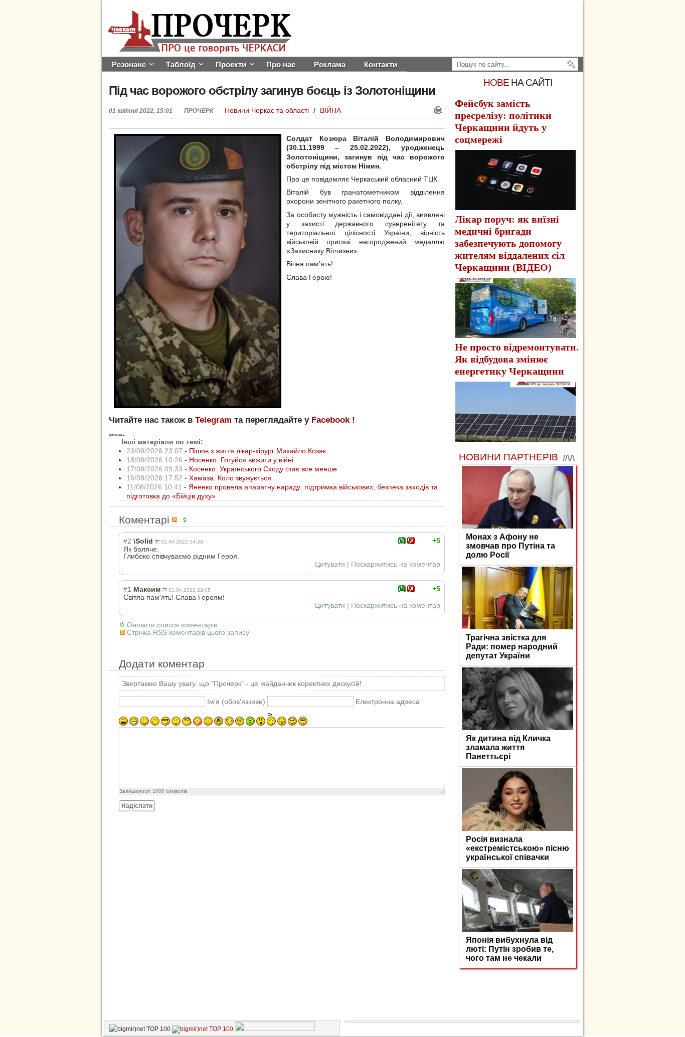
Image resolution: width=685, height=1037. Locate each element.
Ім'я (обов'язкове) (236, 702)
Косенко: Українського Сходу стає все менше (263, 469)
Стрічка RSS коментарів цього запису (188, 632)
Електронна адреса (388, 702)
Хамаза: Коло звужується (230, 478)
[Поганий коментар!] (411, 540)
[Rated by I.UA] (275, 1028)
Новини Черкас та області (268, 110)
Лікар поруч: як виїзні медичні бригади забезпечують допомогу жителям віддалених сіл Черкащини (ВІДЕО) (510, 243)
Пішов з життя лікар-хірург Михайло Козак (257, 451)
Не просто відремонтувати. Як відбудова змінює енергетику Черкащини (517, 359)
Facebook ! (333, 420)
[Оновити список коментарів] (187, 520)
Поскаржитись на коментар (395, 564)
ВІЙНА (330, 110)
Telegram (213, 420)
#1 (127, 589)
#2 (127, 541)
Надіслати (136, 805)
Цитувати (330, 564)
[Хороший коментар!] (402, 540)
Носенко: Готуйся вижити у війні (241, 460)
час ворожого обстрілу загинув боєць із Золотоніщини (272, 90)
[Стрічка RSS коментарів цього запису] (176, 520)
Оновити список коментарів (172, 625)
